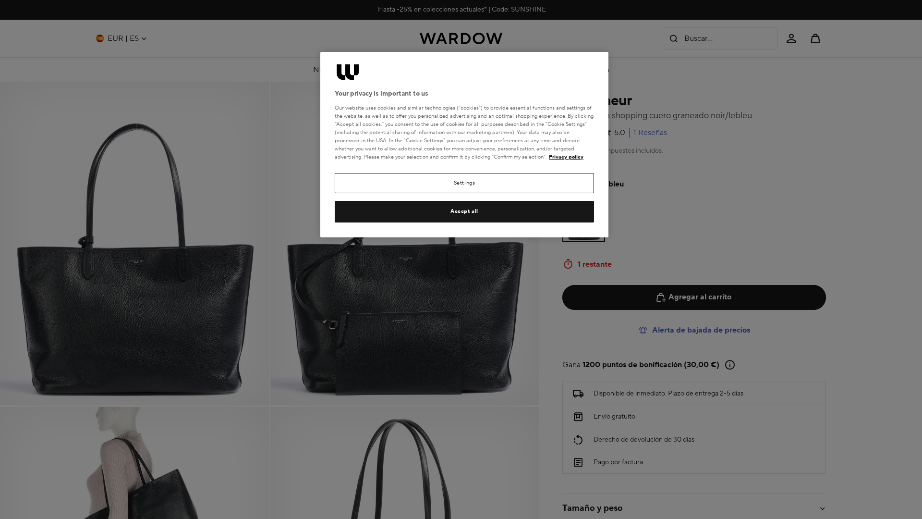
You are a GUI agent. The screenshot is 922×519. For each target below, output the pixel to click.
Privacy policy (566, 157)
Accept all (464, 211)
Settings (464, 182)
